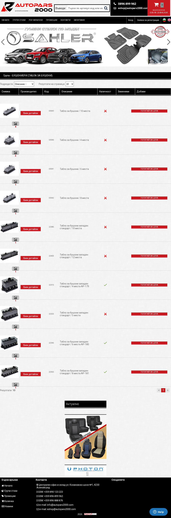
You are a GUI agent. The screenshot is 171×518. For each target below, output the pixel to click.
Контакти (65, 20)
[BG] (164, 20)
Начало (5, 20)
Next (168, 42)
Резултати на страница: (52, 84)
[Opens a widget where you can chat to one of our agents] (158, 512)
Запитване (79, 20)
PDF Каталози (36, 20)
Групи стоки (19, 20)
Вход (130, 20)
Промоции (51, 20)
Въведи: (61, 8)
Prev (3, 42)
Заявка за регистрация (148, 20)
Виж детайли (30, 113)
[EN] (169, 20)
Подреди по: (7, 84)
